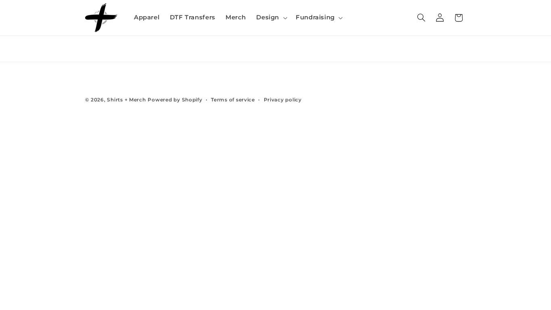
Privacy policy (283, 100)
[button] (271, 18)
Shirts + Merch (126, 100)
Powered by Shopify (175, 100)
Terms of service (233, 100)
